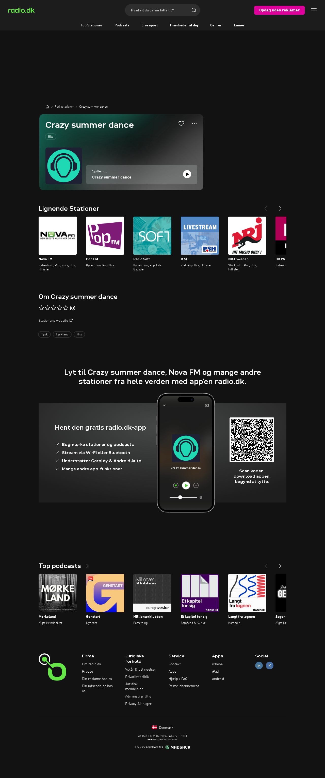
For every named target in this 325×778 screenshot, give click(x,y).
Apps (172, 671)
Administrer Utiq (138, 696)
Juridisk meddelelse (134, 686)
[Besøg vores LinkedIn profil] (259, 665)
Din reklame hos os (97, 679)
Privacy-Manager (138, 704)
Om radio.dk (91, 664)
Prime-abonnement (184, 686)
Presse (87, 671)
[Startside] (47, 107)
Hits (50, 136)
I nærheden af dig (184, 25)
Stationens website (53, 320)
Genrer (216, 25)
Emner (239, 25)
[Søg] (194, 10)
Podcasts (122, 25)
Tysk (44, 334)
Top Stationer (91, 25)
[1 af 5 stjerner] (41, 308)
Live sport (149, 25)
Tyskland (62, 334)
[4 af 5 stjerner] (60, 308)
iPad (215, 671)
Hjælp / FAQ (178, 679)
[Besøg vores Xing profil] (270, 665)
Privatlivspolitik (137, 677)
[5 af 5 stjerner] (66, 308)
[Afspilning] (187, 174)
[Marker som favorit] (181, 123)
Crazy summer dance (112, 177)
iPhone (217, 664)
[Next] (280, 206)
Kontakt (175, 664)
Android (218, 679)
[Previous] (265, 206)
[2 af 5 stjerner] (47, 308)
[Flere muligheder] (194, 124)
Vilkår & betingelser (140, 669)
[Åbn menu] (314, 10)
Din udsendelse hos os (97, 688)
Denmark (165, 728)
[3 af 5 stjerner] (54, 308)
